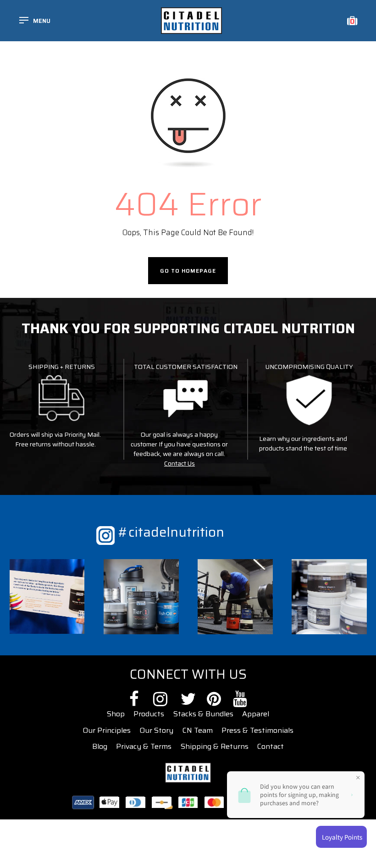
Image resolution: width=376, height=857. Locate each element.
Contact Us (179, 463)
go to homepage (188, 270)
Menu (42, 21)
